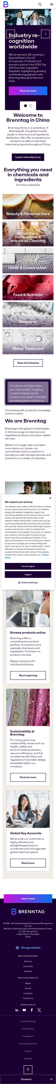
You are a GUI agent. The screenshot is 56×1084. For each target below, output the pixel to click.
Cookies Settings (29, 583)
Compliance (28, 1036)
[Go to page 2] (30, 105)
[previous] (10, 34)
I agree (28, 574)
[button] (28, 91)
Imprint (28, 1051)
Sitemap (28, 1058)
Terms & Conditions (28, 1044)
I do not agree (28, 566)
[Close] (50, 498)
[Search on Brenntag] (40, 4)
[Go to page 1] (25, 105)
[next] (45, 34)
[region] (28, 542)
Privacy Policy (28, 1029)
